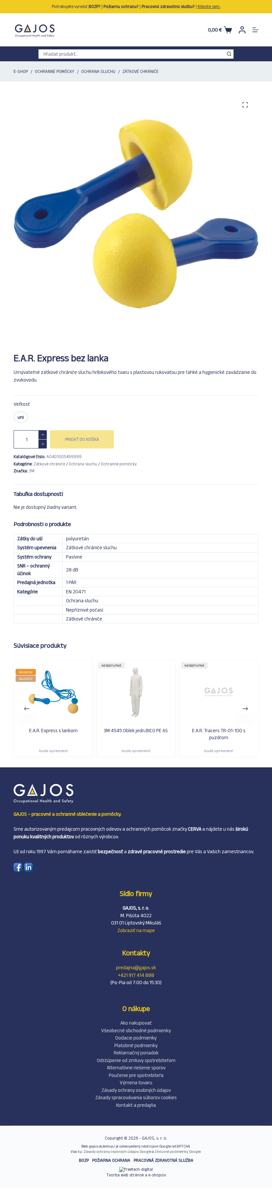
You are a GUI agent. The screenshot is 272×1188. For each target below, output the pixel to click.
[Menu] (255, 30)
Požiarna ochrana (111, 1160)
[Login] (242, 29)
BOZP (84, 1160)
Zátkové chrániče (49, 463)
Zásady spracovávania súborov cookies (136, 1097)
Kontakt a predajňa (136, 1105)
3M (31, 470)
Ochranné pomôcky (119, 463)
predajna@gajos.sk (136, 967)
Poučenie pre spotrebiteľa (136, 1075)
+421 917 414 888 (136, 975)
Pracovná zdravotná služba (163, 1160)
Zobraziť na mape (136, 930)
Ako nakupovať (136, 1023)
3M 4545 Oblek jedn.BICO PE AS (79, 730)
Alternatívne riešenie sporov (136, 1067)
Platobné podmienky (136, 1045)
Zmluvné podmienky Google (178, 1152)
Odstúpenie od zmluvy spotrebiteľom (136, 1060)
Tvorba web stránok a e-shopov (136, 1174)
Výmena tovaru (136, 1082)
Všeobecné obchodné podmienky (136, 1030)
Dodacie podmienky (136, 1037)
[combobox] (131, 54)
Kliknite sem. (209, 6)
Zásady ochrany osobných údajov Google (117, 1152)
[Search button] (229, 54)
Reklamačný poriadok (136, 1052)
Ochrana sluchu (83, 463)
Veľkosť (22, 404)
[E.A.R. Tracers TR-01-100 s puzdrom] (161, 693)
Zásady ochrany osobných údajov (136, 1090)
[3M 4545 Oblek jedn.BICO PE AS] (79, 693)
